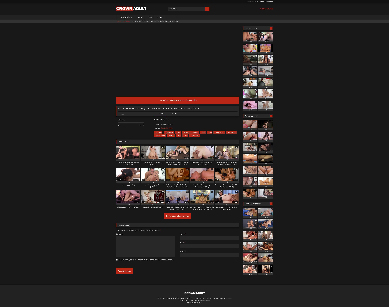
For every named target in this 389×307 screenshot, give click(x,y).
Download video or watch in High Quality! (178, 100)
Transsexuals (195, 135)
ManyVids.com (220, 132)
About (161, 113)
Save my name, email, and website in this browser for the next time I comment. (146, 260)
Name (182, 234)
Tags (150, 17)
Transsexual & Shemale (191, 132)
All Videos (127, 21)
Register (270, 1)
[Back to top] (383, 301)
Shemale (171, 135)
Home (119, 21)
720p (210, 132)
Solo (179, 135)
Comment (119, 234)
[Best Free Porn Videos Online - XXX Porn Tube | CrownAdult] (131, 9)
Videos (140, 17)
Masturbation (169, 132)
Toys (178, 132)
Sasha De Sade (166, 128)
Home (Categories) (126, 17)
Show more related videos (177, 216)
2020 (203, 132)
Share (174, 113)
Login (262, 1)
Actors (160, 17)
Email (182, 242)
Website (183, 251)
